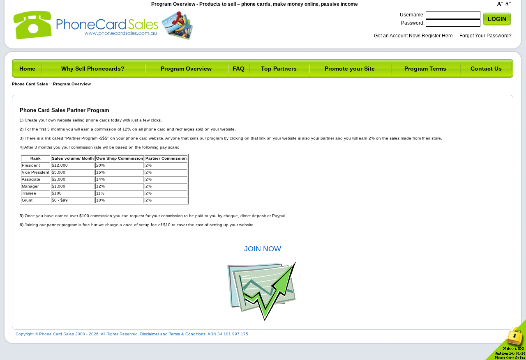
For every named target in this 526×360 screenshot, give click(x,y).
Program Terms (425, 68)
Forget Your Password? (485, 36)
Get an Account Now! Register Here (413, 36)
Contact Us (486, 68)
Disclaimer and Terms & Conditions (172, 334)
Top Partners (279, 68)
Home (27, 68)
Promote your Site (350, 68)
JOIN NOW (262, 249)
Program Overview (186, 68)
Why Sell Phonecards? (93, 68)
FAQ (239, 68)
